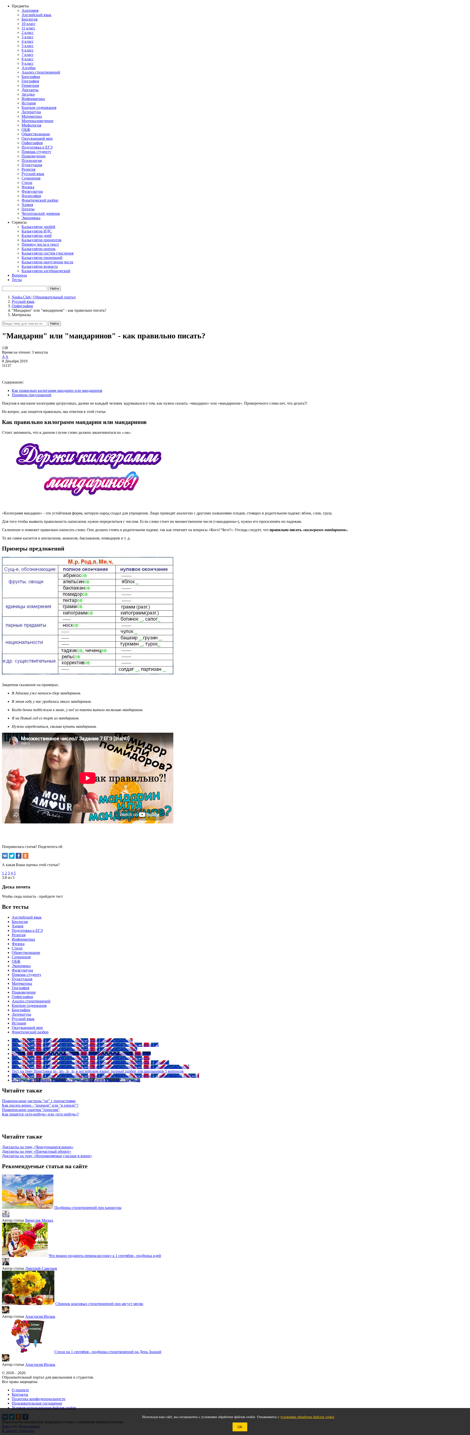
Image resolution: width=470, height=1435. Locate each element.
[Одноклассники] (25, 856)
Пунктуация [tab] (22, 979)
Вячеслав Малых (39, 1220)
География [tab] (20, 988)
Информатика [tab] (23, 939)
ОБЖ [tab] (16, 961)
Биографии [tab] (21, 1010)
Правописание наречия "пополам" (31, 1110)
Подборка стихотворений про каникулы (87, 1207)
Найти (54, 323)
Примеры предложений (31, 395)
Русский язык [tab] (23, 1019)
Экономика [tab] (21, 966)
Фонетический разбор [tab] (30, 1032)
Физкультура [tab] (22, 970)
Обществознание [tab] (26, 952)
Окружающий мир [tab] (27, 1027)
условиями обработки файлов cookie (307, 1417)
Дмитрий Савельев (41, 1268)
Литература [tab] (21, 1014)
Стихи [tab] (17, 948)
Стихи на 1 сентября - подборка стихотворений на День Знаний (107, 1352)
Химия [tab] (17, 926)
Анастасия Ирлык (40, 1316)
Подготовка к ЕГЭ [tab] (27, 930)
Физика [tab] (18, 944)
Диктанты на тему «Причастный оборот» (36, 1151)
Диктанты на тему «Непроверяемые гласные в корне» (47, 1156)
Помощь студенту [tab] (26, 975)
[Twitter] (12, 856)
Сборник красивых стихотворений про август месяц (99, 1304)
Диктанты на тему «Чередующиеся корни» (37, 1147)
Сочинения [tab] (21, 957)
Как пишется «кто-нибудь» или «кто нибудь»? (40, 1114)
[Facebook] (19, 856)
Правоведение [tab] (24, 992)
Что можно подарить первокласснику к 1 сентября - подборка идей (105, 1256)
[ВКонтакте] (5, 856)
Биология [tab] (20, 922)
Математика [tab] (22, 983)
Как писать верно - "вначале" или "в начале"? (40, 1105)
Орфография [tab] (22, 997)
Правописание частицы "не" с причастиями (39, 1101)
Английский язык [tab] (27, 917)
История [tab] (19, 1023)
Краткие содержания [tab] (29, 1005)
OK (239, 1427)
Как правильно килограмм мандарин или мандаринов (57, 390)
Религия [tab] (18, 935)
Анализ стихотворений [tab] (31, 1001)
